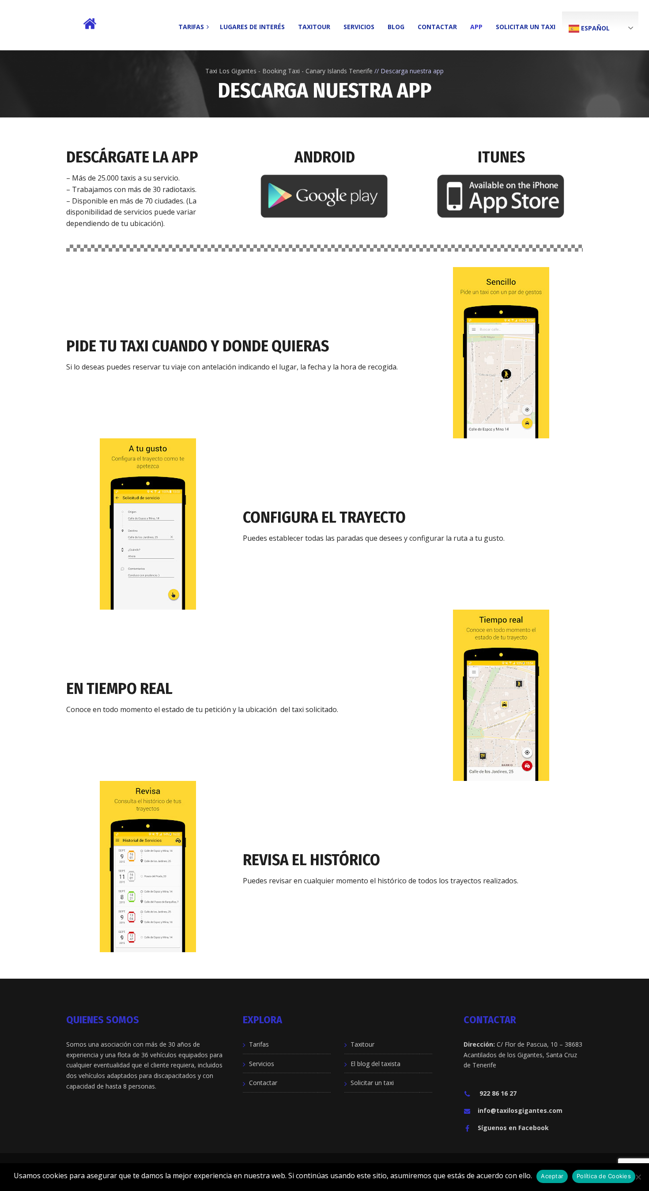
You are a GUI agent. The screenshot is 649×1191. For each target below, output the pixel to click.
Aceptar (552, 1176)
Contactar (263, 1082)
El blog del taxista (375, 1063)
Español (594, 28)
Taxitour (362, 1044)
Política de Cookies (604, 1176)
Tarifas (259, 1044)
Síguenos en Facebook (513, 1127)
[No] (638, 1176)
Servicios (261, 1063)
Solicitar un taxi (372, 1082)
